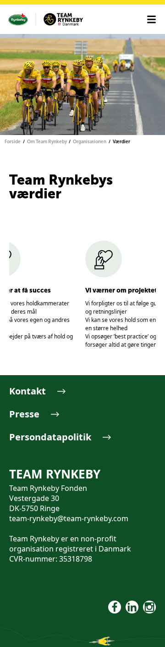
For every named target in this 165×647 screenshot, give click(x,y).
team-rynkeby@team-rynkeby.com (68, 518)
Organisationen (89, 142)
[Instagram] (149, 607)
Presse (24, 414)
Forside (13, 142)
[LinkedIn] (132, 607)
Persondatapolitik (50, 437)
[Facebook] (114, 607)
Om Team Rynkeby (47, 142)
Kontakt (27, 391)
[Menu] (151, 19)
